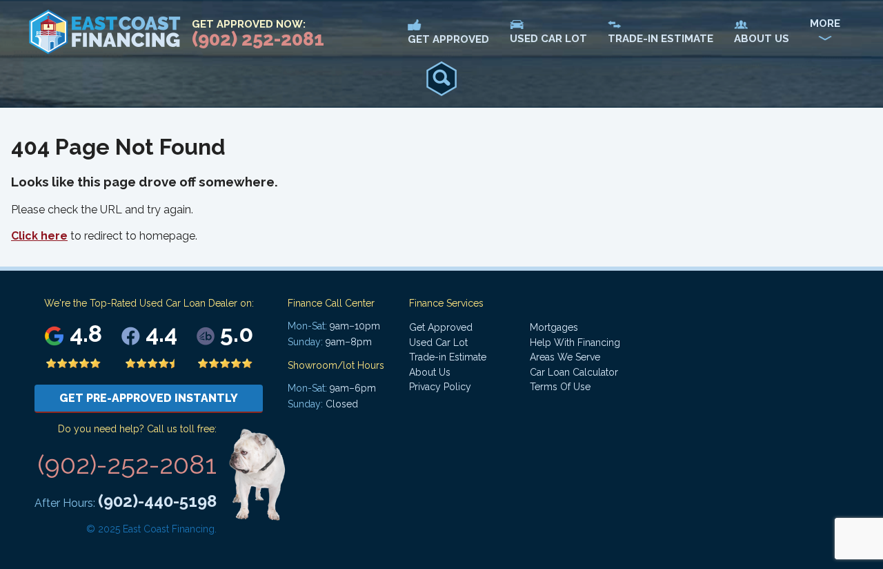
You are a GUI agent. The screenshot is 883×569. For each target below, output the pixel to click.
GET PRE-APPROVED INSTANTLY (148, 398)
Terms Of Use (560, 386)
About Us (429, 372)
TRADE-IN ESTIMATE (660, 38)
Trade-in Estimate (447, 357)
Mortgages (554, 327)
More (825, 23)
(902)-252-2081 (127, 464)
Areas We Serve (565, 357)
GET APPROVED (448, 39)
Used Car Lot (438, 342)
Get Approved (441, 327)
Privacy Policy (440, 386)
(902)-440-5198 (157, 501)
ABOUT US (761, 38)
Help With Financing (575, 342)
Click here (39, 235)
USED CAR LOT (548, 38)
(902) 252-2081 (258, 39)
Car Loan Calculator (574, 372)
